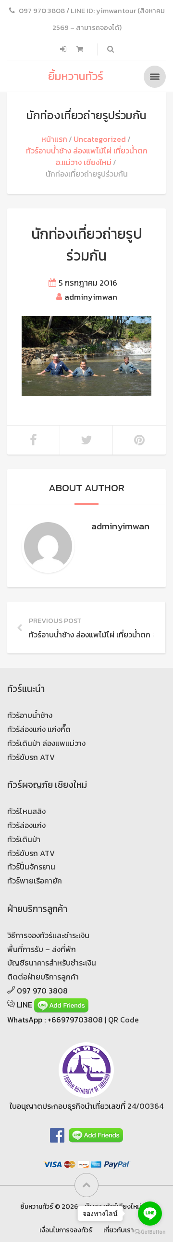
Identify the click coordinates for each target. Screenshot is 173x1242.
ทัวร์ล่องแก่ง (26, 825)
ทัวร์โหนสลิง (26, 811)
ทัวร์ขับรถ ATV (31, 757)
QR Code (123, 1019)
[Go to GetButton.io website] (150, 1232)
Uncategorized (100, 139)
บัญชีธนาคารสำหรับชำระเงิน (51, 962)
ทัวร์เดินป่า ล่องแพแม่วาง (46, 743)
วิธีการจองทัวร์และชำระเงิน (48, 935)
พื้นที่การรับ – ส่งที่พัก (41, 949)
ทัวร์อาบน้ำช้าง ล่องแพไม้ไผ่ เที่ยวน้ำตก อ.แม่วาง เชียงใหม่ (87, 156)
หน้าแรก (54, 139)
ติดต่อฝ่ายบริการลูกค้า (43, 976)
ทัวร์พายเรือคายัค (34, 880)
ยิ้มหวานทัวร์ (75, 76)
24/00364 (145, 1106)
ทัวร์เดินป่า (23, 839)
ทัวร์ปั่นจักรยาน (31, 866)
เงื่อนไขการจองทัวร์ (65, 1230)
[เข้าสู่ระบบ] (64, 49)
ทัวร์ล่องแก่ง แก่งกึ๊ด (39, 729)
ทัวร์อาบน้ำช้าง (29, 715)
